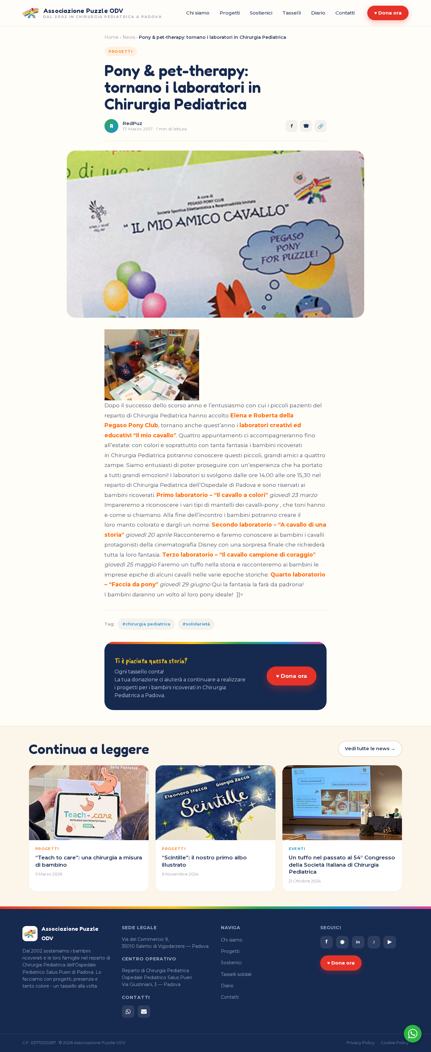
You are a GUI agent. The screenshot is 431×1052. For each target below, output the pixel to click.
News (128, 37)
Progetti (230, 13)
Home (111, 37)
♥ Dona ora (388, 13)
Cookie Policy (395, 1042)
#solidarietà (196, 623)
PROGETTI (121, 51)
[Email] (144, 1011)
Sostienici (261, 13)
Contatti (345, 13)
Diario (318, 13)
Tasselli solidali (236, 974)
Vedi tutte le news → (370, 748)
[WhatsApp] (128, 1011)
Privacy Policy (360, 1042)
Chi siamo (198, 13)
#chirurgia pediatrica (146, 623)
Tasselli (291, 13)
